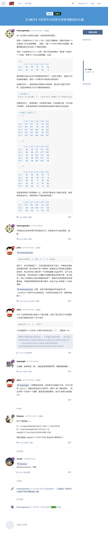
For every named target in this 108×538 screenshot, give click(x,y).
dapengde (24, 385)
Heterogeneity (26, 252)
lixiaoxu (23, 464)
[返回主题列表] (3, 3)
